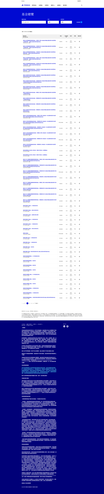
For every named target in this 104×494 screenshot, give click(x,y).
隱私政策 (23, 325)
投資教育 (46, 5)
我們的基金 (34, 5)
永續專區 (59, 5)
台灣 (23, 1)
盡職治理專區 (29, 324)
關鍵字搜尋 (24, 19)
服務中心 (52, 5)
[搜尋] (81, 5)
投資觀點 (40, 5)
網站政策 (40, 324)
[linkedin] (64, 326)
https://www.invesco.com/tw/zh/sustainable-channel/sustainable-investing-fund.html (38, 475)
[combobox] (53, 22)
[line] (67, 326)
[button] (79, 22)
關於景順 (65, 5)
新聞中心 (35, 324)
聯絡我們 (79, 1)
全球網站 (23, 324)
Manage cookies (30, 325)
